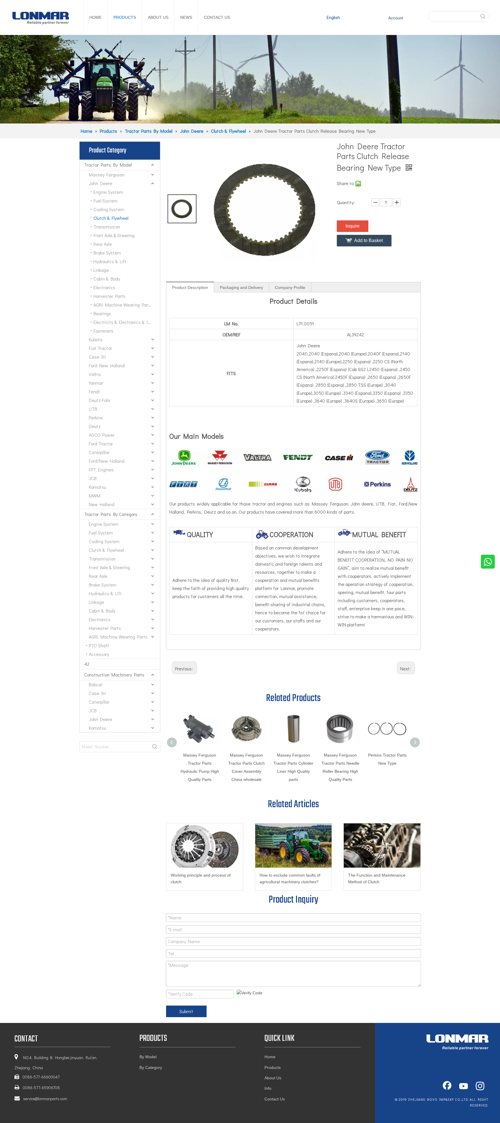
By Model (148, 1056)
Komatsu (97, 487)
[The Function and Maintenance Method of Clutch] (382, 845)
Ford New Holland (107, 365)
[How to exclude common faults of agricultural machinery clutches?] (293, 845)
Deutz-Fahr (100, 400)
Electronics (104, 287)
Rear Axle (102, 244)
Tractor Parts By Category (110, 514)
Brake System (107, 253)
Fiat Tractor (100, 348)
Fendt (94, 391)
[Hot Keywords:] (483, 16)
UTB (93, 409)
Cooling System (108, 209)
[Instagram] (480, 1087)
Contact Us (274, 1099)
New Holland (101, 504)
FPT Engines (101, 469)
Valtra (95, 374)
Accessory (99, 654)
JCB (93, 478)
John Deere (100, 183)
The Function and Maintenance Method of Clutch (376, 878)
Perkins (96, 417)
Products (272, 1067)
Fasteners (103, 331)
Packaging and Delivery (241, 287)
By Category (150, 1067)
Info (267, 1088)
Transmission (106, 227)
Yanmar (96, 383)
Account (395, 18)
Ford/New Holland (106, 461)
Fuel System (105, 201)
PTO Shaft (99, 645)
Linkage (101, 270)
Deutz (95, 426)
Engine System (108, 192)
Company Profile (290, 287)
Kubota (95, 339)
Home (269, 1056)
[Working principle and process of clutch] (204, 845)
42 (86, 664)
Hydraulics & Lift (109, 261)
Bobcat (96, 684)
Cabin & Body (106, 279)
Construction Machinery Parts (114, 675)
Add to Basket (368, 240)
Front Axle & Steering (114, 235)
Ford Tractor (101, 443)
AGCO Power (102, 435)
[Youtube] (463, 1087)
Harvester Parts (109, 296)
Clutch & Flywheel (110, 218)
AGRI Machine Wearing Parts (122, 305)
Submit (186, 1011)
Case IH (97, 357)
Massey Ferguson (106, 175)
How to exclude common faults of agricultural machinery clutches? (290, 878)
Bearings (102, 313)
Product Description (190, 287)
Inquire (352, 226)
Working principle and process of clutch (201, 878)
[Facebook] (447, 1087)
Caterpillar (99, 452)
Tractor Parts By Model (108, 165)
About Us (272, 1078)
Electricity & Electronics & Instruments (126, 322)
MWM (94, 496)
